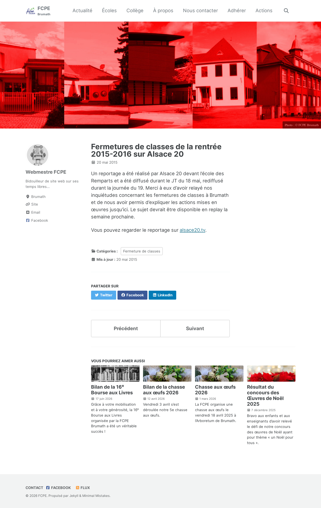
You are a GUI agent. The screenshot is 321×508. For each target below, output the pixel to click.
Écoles (109, 10)
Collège (134, 10)
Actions (264, 10)
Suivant (195, 328)
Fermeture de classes (141, 251)
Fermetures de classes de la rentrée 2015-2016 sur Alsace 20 (156, 150)
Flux (85, 488)
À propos (163, 10)
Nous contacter (200, 10)
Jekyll (73, 496)
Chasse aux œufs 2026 (215, 389)
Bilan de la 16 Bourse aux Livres (112, 389)
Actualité (82, 10)
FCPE (44, 10)
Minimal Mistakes (96, 496)
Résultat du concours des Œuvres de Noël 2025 (265, 395)
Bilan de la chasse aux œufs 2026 (164, 389)
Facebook (60, 488)
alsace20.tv (192, 230)
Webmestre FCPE (46, 172)
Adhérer (237, 10)
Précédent (126, 328)
